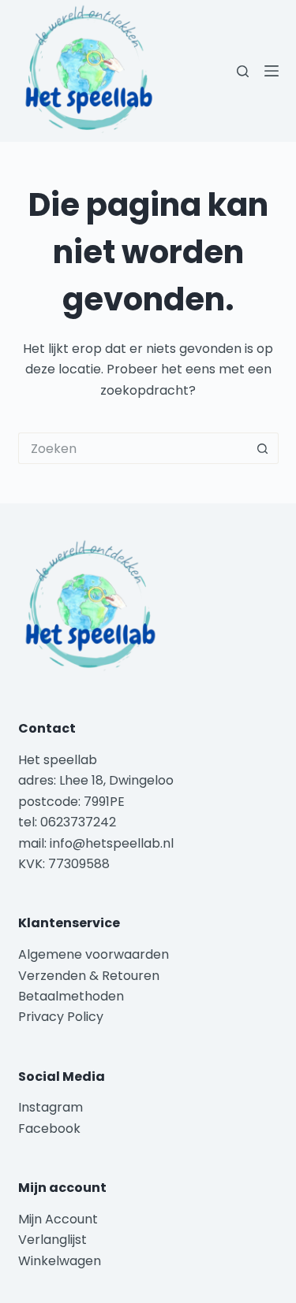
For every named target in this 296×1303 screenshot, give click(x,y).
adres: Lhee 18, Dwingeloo (96, 780)
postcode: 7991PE (71, 802)
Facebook (49, 1128)
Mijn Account (58, 1219)
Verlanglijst (52, 1240)
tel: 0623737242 (67, 822)
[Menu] (271, 71)
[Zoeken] (243, 71)
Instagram (50, 1107)
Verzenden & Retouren (88, 976)
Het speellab (59, 760)
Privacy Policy (60, 1017)
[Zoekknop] (263, 448)
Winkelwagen (59, 1261)
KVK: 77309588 (64, 864)
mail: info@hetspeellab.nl (96, 843)
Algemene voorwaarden (93, 954)
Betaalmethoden (72, 996)
